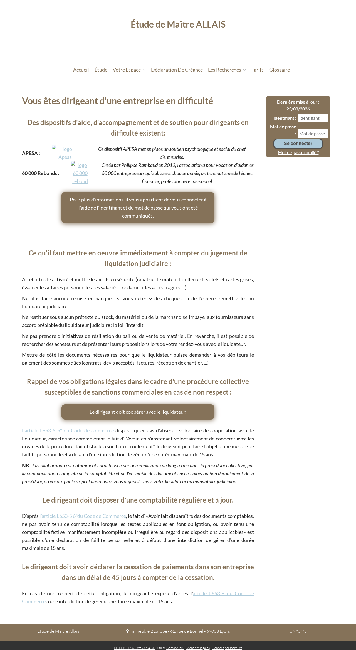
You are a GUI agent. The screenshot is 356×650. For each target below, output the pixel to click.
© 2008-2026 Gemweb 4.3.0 (134, 648)
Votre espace (127, 70)
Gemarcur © (175, 648)
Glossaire (279, 70)
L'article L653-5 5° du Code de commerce (68, 430)
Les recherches (225, 70)
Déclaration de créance (177, 70)
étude (101, 70)
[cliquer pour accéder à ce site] (65, 153)
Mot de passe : (283, 130)
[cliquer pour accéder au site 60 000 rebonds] (80, 173)
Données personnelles (227, 648)
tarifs (257, 70)
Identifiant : (284, 117)
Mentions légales (198, 648)
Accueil (81, 70)
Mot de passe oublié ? (298, 152)
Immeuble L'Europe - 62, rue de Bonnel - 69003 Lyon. (179, 631)
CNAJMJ (297, 631)
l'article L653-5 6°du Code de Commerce (82, 516)
